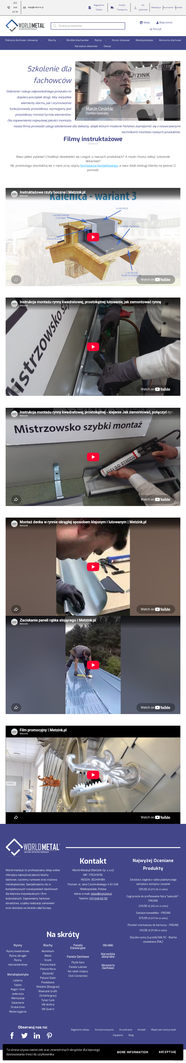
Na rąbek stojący (78, 971)
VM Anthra (48, 1004)
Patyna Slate (48, 978)
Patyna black (48, 964)
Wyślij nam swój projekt (163, 1029)
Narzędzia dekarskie (86, 46)
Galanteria (18, 1003)
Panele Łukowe (78, 967)
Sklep (146, 22)
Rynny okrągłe (17, 956)
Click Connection (78, 976)
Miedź (48, 956)
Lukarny (18, 980)
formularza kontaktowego (99, 166)
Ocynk (48, 960)
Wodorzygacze (18, 1011)
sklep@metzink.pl (101, 894)
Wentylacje (18, 998)
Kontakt (141, 1029)
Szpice (18, 985)
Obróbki (108, 945)
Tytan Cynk (47, 1000)
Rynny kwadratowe (17, 951)
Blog (131, 1035)
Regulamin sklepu (80, 1029)
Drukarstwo (18, 1007)
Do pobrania (125, 1029)
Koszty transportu (104, 1029)
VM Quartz (48, 1009)
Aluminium (48, 951)
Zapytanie (118, 1035)
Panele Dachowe (78, 957)
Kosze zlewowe (121, 40)
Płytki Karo (78, 962)
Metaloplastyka (144, 40)
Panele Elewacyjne (78, 946)
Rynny (98, 40)
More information (132, 1052)
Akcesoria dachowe (170, 40)
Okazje (107, 46)
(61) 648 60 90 (98, 898)
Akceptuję (167, 1052)
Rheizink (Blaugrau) (48, 987)
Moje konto (165, 22)
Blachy (52, 40)
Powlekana (47, 982)
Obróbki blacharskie (77, 40)
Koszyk (156, 29)
